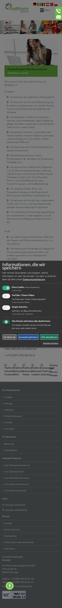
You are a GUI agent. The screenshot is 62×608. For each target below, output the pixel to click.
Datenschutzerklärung (34, 279)
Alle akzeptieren (49, 337)
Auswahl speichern (28, 337)
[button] (9, 585)
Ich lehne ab (9, 337)
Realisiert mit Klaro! (51, 343)
